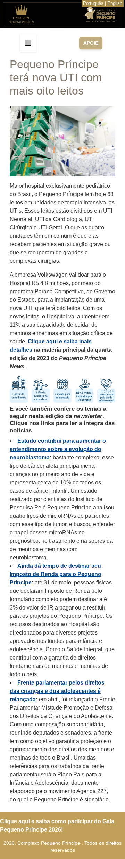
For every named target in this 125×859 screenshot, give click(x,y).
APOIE (90, 43)
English (114, 3)
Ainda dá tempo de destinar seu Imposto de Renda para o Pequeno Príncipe (55, 574)
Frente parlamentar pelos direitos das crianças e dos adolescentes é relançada (57, 691)
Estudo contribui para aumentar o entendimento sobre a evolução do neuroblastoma (58, 449)
